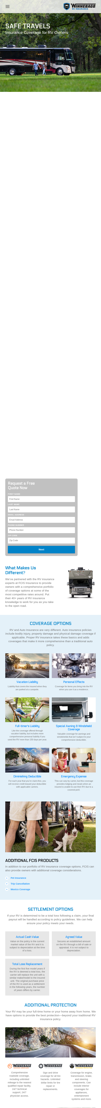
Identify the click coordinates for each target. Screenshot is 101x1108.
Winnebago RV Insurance (80, 6)
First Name (14, 494)
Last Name (13, 504)
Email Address (16, 515)
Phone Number (16, 525)
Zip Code (12, 535)
